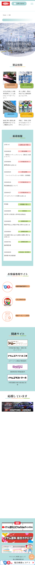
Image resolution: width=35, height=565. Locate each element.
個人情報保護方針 (18, 559)
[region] (17, 40)
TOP (31, 557)
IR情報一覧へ (24, 204)
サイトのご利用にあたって (17, 556)
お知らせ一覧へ (24, 144)
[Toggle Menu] (32, 3)
